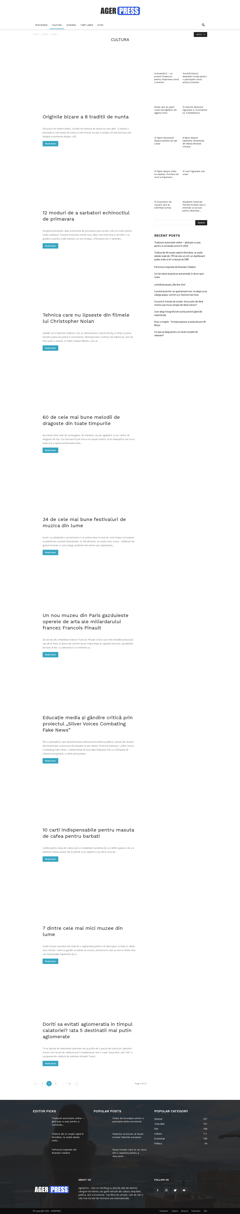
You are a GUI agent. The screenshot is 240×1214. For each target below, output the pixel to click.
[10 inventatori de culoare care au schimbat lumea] (166, 190)
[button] (203, 25)
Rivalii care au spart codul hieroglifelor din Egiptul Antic (165, 110)
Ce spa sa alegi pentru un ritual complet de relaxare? (176, 334)
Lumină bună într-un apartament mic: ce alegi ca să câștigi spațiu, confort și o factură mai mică (180, 293)
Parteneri (41, 25)
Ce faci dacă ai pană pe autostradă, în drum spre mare (179, 275)
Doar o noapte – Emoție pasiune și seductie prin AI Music (180, 324)
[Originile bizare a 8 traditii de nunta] (89, 85)
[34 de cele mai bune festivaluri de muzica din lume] (89, 494)
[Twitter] (175, 1190)
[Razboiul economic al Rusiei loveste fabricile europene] (102, 1138)
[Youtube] (184, 1190)
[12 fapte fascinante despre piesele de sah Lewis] (166, 126)
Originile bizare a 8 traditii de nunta (86, 117)
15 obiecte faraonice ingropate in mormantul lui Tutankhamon (195, 110)
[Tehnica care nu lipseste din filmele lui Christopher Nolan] (89, 289)
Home (36, 34)
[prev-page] (35, 1083)
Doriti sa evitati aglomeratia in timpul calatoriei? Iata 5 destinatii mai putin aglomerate (87, 1030)
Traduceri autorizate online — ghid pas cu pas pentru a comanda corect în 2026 (177, 244)
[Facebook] (157, 1190)
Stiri (100, 25)
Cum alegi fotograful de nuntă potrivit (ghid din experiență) (178, 313)
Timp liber (86, 25)
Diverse (71, 25)
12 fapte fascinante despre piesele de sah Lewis (165, 141)
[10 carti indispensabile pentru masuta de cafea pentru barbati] (89, 804)
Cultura (57, 25)
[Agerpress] (120, 10)
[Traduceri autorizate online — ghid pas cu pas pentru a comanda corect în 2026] (41, 1122)
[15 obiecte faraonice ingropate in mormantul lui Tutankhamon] (195, 95)
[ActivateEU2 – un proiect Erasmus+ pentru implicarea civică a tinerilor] (166, 62)
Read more (50, 143)
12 (69, 1083)
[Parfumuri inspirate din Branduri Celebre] (41, 1153)
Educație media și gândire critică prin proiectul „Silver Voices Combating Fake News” (88, 724)
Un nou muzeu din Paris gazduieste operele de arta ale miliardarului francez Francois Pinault (85, 621)
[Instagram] (166, 1190)
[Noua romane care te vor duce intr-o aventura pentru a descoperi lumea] (102, 1153)
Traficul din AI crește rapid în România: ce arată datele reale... (68, 1137)
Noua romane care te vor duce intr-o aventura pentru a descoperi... (129, 1152)
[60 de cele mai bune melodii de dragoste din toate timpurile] (89, 392)
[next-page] (77, 1083)
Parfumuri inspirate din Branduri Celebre (175, 267)
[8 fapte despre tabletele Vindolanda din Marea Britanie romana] (195, 126)
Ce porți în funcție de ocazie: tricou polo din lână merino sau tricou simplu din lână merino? (178, 303)
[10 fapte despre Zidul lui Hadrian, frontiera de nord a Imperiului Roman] (166, 160)
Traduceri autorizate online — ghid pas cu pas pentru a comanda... (68, 1121)
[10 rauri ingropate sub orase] (195, 160)
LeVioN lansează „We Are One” (170, 284)
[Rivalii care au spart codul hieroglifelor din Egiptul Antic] (166, 95)
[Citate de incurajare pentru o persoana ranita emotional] (101, 1122)
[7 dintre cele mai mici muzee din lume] (89, 903)
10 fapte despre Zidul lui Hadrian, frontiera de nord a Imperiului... (166, 174)
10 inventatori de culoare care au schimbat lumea (163, 205)
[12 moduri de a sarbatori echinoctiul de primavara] (89, 187)
